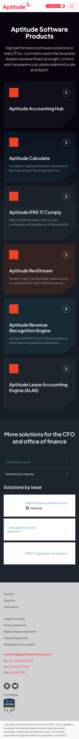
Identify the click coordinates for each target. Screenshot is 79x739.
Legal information (14, 618)
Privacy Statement (15, 625)
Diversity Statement (16, 638)
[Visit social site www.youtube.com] (15, 686)
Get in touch (11, 606)
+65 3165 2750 (16, 672)
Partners (9, 593)
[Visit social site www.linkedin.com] (7, 686)
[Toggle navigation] (71, 6)
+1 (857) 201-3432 (19, 666)
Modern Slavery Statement (20, 631)
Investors (9, 600)
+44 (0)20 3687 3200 (21, 660)
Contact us (54, 6)
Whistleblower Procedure (19, 644)
